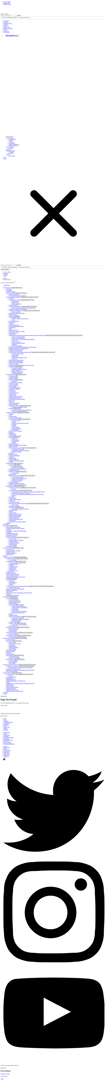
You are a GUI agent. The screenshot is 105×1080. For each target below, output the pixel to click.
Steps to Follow (15, 355)
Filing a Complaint (16, 342)
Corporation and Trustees (12, 534)
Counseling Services (13, 470)
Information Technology (14, 506)
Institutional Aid (12, 646)
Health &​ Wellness (13, 541)
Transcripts (11, 457)
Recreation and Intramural (18, 467)
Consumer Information (8, 737)
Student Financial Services (15, 515)
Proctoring (11, 453)
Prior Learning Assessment (15, 447)
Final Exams (12, 390)
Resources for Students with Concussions (21, 493)
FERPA (11, 317)
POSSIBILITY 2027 (8, 740)
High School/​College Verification (19, 611)
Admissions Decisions (11, 627)
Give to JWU (6, 32)
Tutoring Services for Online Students (17, 521)
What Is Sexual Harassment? (18, 338)
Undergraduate (12, 139)
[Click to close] (55, 135)
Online (4, 276)
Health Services (12, 471)
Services (14, 489)
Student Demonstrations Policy (16, 361)
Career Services (6, 732)
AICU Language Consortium (13, 574)
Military (11, 614)
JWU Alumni (12, 155)
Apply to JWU (6, 27)
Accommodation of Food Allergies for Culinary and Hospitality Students (28, 491)
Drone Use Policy (13, 314)
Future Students (9, 138)
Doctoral (14, 421)
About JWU (6, 20)
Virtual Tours (6, 754)
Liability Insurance (13, 510)
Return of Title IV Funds (17, 371)
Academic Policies (10, 374)
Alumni (8, 154)
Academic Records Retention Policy (17, 562)
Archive (5, 693)
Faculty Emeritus (13, 545)
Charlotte (11, 153)
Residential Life (12, 474)
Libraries (11, 511)
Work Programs (12, 648)
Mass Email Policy (16, 312)
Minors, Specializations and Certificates (18, 445)
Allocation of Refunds (17, 368)
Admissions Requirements (12, 632)
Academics (5, 22)
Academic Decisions (13, 376)
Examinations (15, 608)
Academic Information (11, 412)
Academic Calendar (10, 291)
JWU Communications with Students (17, 295)
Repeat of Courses (13, 454)
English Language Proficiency (19, 606)
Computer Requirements (14, 621)
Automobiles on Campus (14, 299)
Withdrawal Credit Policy (15, 658)
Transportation (12, 520)
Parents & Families (10, 150)
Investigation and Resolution (18, 343)
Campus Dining (12, 498)
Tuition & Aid (6, 752)
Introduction (9, 290)
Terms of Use (6, 751)
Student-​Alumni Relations (15, 516)
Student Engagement (13, 482)
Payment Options (10, 654)
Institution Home (7, 4)
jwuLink (11, 148)
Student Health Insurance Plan (16, 519)
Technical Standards (13, 634)
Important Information (14, 294)
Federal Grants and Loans (15, 643)
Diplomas (11, 432)
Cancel (2, 1078)
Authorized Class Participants (15, 382)
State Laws (14, 358)
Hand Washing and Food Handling (17, 399)
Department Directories (11, 546)
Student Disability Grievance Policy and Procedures (23, 308)
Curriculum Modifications (15, 387)
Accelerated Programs (11, 573)
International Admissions (9, 744)
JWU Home (9, 289)
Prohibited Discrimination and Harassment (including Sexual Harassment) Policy (27, 335)
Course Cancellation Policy (15, 417)
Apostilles (11, 414)
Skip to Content (6, 1)
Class (10, 415)
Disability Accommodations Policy (17, 313)
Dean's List (14, 438)
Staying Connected (10, 293)
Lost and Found (12, 512)
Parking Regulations (16, 303)
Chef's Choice (6, 735)
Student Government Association (16, 483)
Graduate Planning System (15, 436)
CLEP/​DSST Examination (18, 449)
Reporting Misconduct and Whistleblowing (19, 348)
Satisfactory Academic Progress (16, 349)
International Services (11, 679)
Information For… (12, 35)
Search (5, 158)
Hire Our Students (7, 742)
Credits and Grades (13, 566)
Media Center (6, 747)
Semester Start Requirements (15, 350)
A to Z (4, 157)
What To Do (15, 340)
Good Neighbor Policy (14, 325)
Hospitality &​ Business (14, 542)
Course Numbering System (12, 575)
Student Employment (14, 518)
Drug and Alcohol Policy (14, 315)
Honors (10, 437)
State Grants (12, 645)
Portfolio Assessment (16, 451)
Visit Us (5, 29)
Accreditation (6, 723)
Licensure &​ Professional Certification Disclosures (17, 586)
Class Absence (15, 473)
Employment (6, 738)
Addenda (8, 523)
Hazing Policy (12, 327)
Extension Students (13, 660)
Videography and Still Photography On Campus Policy (21, 365)
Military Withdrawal (16, 370)
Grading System (12, 395)
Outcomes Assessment (14, 403)
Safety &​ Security (10, 686)
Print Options (4, 696)
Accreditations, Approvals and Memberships (16, 531)
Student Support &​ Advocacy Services (17, 484)
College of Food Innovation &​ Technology (21, 410)
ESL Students (12, 663)
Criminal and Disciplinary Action (19, 357)
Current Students (10, 146)
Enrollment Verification (14, 389)
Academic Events (10, 571)
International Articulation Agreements (17, 636)
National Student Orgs (14, 144)
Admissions (6, 596)
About (4, 719)
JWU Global (12, 507)
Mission (5, 749)
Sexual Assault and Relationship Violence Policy (20, 352)
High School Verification (14, 600)
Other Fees (8, 652)
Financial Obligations (14, 321)
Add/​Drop (14, 381)
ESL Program (12, 433)
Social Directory (7, 750)
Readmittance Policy (13, 405)
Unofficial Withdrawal (17, 373)
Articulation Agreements (11, 635)
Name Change (12, 334)
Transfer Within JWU (14, 459)
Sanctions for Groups (17, 481)
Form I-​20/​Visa (15, 610)
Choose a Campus (5, 269)
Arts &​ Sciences (12, 538)
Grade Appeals (12, 391)
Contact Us (5, 756)
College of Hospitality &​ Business (19, 411)
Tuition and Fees (10, 659)
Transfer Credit (12, 458)
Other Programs (9, 554)
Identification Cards (13, 332)
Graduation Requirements (15, 398)
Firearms (11, 323)
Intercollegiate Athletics (17, 466)
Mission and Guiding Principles (13, 527)
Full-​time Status (12, 434)
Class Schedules (12, 386)
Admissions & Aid (7, 23)
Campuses (5, 24)
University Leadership (11, 536)
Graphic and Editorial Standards (16, 326)
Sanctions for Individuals (17, 479)
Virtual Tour (6, 31)
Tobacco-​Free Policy (13, 364)
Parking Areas (15, 302)
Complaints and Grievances (15, 306)
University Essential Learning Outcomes (15, 528)
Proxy (13, 319)
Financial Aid (12, 322)
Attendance (11, 379)
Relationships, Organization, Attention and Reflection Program (20, 683)
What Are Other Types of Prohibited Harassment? (23, 339)
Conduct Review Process (17, 477)
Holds (10, 328)
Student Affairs (9, 463)
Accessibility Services (14, 490)
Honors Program (16, 440)
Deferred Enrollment (13, 628)
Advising (11, 298)
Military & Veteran (13, 145)
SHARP (14, 442)
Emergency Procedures (14, 502)
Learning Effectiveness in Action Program (15, 680)
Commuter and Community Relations (17, 469)
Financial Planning (10, 651)
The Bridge (11, 497)
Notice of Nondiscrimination (18, 336)
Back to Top (3, 1067)
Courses (5, 555)
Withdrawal (11, 366)
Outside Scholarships (14, 647)
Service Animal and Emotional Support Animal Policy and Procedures (28, 494)
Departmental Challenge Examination (20, 450)
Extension (14, 424)
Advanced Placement (14, 599)
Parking (8, 682)
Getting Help (15, 356)
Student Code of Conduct (15, 475)
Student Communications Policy (16, 360)
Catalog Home (6, 3)
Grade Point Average (14, 392)
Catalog (5, 733)
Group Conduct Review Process (19, 478)
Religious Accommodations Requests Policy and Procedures (22, 347)
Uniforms (11, 408)
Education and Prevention (18, 353)
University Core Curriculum (12, 595)
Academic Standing (13, 378)
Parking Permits (15, 301)
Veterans (11, 462)
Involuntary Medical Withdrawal (19, 369)
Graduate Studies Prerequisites (16, 396)
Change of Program (13, 383)
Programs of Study (7, 548)
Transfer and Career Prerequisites (16, 460)
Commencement (12, 416)
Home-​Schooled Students (15, 602)
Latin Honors (15, 441)
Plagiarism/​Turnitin (13, 404)
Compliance (6, 736)
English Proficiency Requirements (19, 607)
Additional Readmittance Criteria (19, 407)
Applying (8, 598)
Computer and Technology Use (16, 310)
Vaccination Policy (13, 626)
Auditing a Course (16, 420)
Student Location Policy (14, 587)
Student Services (10, 486)
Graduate (11, 141)
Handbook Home (7, 287)
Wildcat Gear (6, 755)
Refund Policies (9, 655)
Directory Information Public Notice (20, 318)
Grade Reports (12, 394)
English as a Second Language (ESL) (20, 423)
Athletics (5, 26)
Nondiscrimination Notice (12, 533)
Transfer (11, 140)
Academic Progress (10, 639)
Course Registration (13, 419)
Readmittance (12, 569)
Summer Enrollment (16, 428)
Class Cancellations (13, 385)
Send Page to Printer (5, 1074)
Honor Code (12, 400)
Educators (8, 149)
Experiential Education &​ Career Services (18, 503)
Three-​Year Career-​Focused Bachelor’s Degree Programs (19, 592)
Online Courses (15, 427)
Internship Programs (13, 444)
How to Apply (12, 642)
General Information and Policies (13, 297)
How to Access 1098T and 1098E (16, 331)
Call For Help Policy (13, 305)
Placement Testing (13, 446)
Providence (11, 152)
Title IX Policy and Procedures (16, 362)
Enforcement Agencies (17, 345)
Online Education (13, 544)
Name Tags (11, 401)
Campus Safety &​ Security (15, 499)
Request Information (8, 28)
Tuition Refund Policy (14, 656)
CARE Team (12, 500)
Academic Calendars (11, 558)
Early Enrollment (13, 630)
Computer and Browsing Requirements (18, 309)
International (12, 143)
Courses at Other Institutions (15, 430)
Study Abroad (15, 504)
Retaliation (14, 344)
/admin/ (5, 278)
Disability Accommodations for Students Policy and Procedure (20, 670)
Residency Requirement (14, 455)
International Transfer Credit (18, 612)
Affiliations (8, 532)
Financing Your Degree (8, 638)
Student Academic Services (15, 514)
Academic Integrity (13, 377)
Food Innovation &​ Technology (16, 540)
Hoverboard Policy (13, 330)
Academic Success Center (15, 487)
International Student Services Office (20, 509)
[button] (52, 263)
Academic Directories (11, 537)
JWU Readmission (13, 603)
